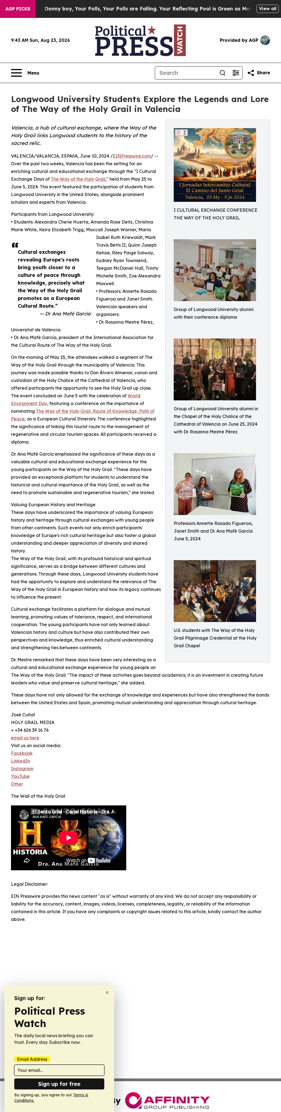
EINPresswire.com (132, 156)
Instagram (22, 768)
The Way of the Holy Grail (78, 179)
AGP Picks (17, 9)
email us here (25, 738)
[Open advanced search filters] (235, 73)
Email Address (32, 1059)
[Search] (222, 73)
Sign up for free (59, 1083)
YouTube (20, 776)
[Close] (107, 992)
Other (17, 784)
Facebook (22, 753)
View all (267, 8)
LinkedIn (20, 761)
